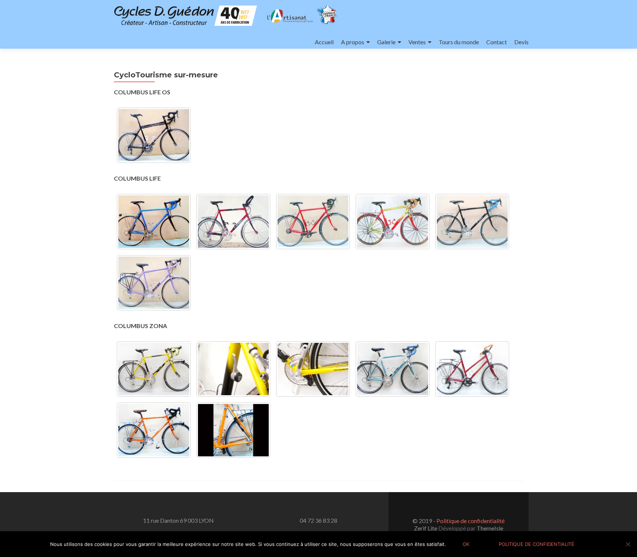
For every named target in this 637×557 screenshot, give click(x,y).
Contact (496, 41)
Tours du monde (459, 41)
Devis (521, 41)
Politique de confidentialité (470, 520)
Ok (466, 544)
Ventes (417, 41)
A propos (352, 41)
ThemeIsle (490, 528)
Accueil (324, 41)
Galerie (386, 41)
